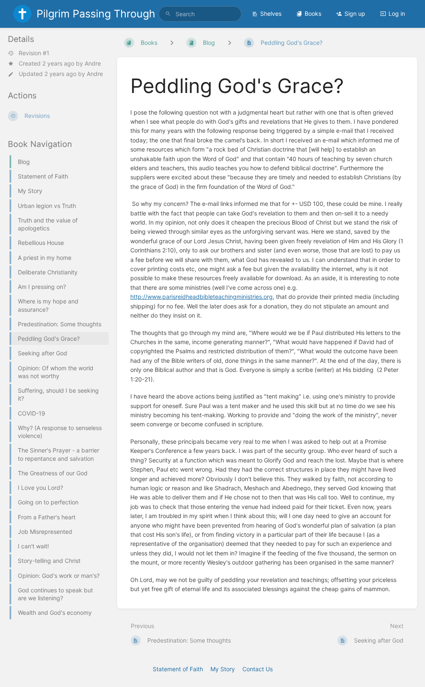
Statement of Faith (178, 668)
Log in (396, 13)
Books (313, 13)
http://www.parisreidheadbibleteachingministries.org (201, 296)
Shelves (270, 13)
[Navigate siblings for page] (229, 42)
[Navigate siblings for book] (171, 42)
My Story (222, 668)
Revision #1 (34, 53)
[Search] (168, 13)
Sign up (354, 13)
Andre (93, 63)
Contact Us (257, 668)
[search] (200, 14)
